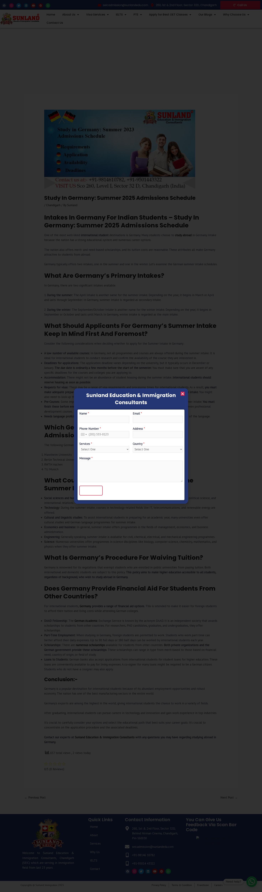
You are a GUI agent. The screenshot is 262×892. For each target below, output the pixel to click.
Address (139, 429)
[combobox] (83, 434)
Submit (91, 490)
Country (138, 444)
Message (86, 458)
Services (85, 444)
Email (137, 413)
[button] (182, 394)
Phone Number (90, 429)
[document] (131, 446)
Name (84, 413)
